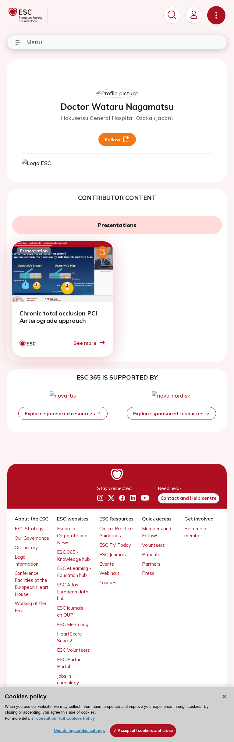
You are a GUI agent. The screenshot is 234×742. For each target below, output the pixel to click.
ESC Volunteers (73, 650)
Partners (151, 564)
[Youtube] (145, 498)
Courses (107, 582)
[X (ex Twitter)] (111, 497)
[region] (117, 714)
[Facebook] (122, 497)
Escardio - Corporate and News (72, 536)
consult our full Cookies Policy (65, 718)
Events (106, 564)
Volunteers (153, 545)
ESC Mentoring (72, 624)
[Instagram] (100, 497)
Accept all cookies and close (145, 730)
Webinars (109, 573)
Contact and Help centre (189, 498)
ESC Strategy (29, 528)
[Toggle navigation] (216, 15)
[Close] (224, 696)
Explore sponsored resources (60, 413)
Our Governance (32, 538)
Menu (34, 42)
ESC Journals (112, 554)
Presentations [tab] (117, 225)
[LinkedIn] (133, 497)
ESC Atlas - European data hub (72, 592)
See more (85, 343)
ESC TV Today (115, 545)
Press (148, 573)
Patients (151, 554)
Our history (26, 547)
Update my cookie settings (79, 730)
